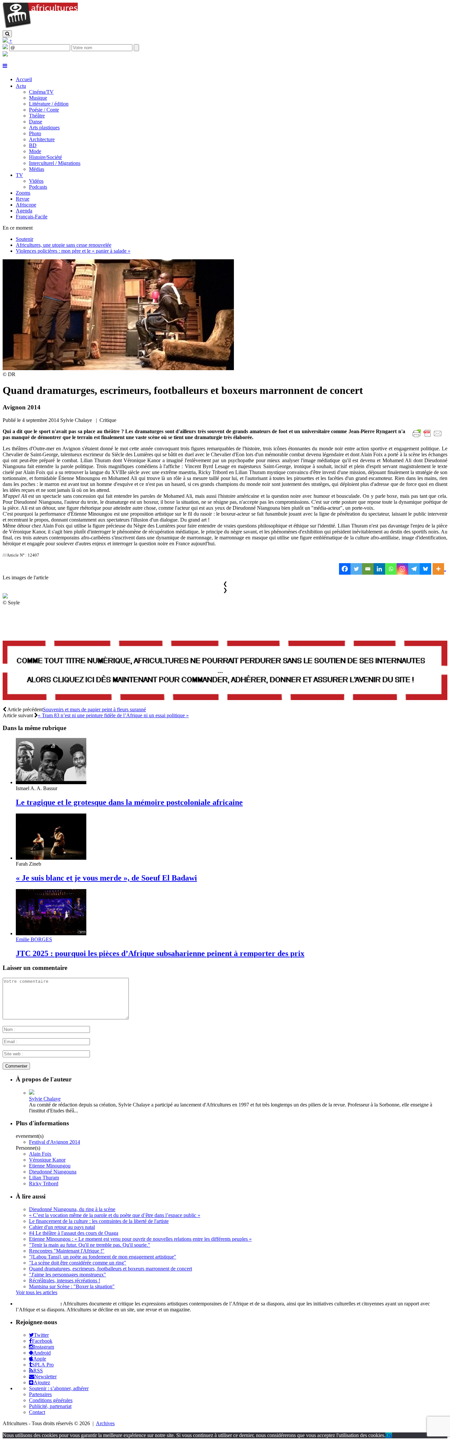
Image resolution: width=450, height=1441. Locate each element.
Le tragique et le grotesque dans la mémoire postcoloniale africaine (129, 802)
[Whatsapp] (391, 569)
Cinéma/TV (41, 92)
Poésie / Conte (44, 109)
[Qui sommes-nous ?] (5, 54)
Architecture (42, 139)
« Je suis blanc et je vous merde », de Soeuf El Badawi (106, 878)
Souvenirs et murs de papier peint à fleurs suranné (94, 709)
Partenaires (40, 1394)
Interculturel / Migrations (54, 163)
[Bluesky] (425, 569)
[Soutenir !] (225, 671)
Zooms (23, 193)
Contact (37, 1412)
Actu (21, 86)
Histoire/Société (45, 157)
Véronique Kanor (47, 1160)
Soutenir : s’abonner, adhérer (59, 1388)
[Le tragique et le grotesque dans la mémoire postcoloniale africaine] (51, 782)
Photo (35, 133)
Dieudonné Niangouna (52, 1171)
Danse (35, 121)
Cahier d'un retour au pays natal (62, 1227)
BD (33, 145)
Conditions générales (50, 1400)
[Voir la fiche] (31, 1093)
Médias (36, 169)
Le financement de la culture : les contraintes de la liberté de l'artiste (99, 1221)
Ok (388, 1435)
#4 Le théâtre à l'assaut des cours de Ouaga (73, 1233)
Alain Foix (40, 1154)
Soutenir (24, 239)
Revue (22, 199)
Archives (105, 1423)
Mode (35, 151)
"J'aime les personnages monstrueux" (67, 1274)
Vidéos (36, 181)
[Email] (368, 569)
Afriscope (26, 205)
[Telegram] (414, 569)
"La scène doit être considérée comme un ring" (77, 1262)
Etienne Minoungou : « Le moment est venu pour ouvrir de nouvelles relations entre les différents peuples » (140, 1239)
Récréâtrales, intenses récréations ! (64, 1280)
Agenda (24, 210)
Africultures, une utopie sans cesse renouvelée (63, 245)
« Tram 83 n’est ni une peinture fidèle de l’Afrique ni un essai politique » (113, 715)
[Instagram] (402, 569)
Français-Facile (31, 216)
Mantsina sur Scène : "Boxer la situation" (72, 1286)
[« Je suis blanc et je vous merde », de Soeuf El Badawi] (51, 858)
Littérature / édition (49, 104)
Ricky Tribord (43, 1183)
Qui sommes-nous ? (37, 1303)
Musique (38, 98)
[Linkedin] (379, 569)
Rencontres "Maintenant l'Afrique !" (66, 1251)
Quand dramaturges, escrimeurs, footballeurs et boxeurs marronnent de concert (110, 1268)
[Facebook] (345, 569)
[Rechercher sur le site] (7, 33)
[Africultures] (40, 27)
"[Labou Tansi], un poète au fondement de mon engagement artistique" (102, 1257)
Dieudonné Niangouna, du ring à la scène (72, 1209)
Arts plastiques (44, 127)
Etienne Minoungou (49, 1166)
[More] (439, 569)
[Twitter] (356, 569)
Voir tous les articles (36, 1292)
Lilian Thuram (44, 1177)
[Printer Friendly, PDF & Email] (428, 436)
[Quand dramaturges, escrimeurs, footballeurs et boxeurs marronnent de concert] (118, 368)
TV (19, 175)
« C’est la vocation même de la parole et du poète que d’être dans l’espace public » (114, 1215)
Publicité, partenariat (50, 1406)
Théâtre (37, 115)
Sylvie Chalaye (45, 1099)
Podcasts (38, 187)
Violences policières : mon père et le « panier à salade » (73, 251)
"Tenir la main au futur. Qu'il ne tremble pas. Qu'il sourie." (89, 1245)
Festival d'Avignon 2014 (54, 1142)
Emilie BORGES (34, 939)
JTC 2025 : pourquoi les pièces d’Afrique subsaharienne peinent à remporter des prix (160, 953)
